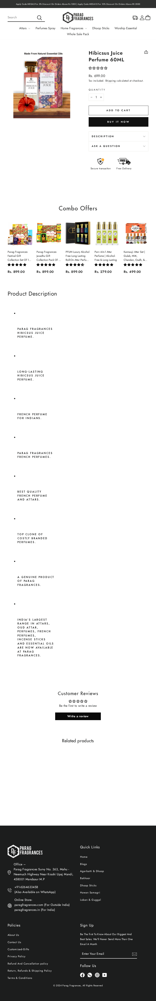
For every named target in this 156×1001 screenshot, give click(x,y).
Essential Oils (40, 643)
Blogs (83, 864)
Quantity (97, 90)
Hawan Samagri (90, 892)
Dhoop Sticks (100, 28)
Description (103, 136)
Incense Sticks (32, 639)
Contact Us (14, 942)
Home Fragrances (72, 28)
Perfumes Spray (45, 28)
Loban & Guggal (90, 900)
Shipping (110, 81)
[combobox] (26, 17)
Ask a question (106, 146)
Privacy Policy (16, 956)
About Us (13, 935)
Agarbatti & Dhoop (92, 871)
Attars (23, 28)
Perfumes (26, 631)
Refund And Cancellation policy (28, 963)
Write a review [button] (78, 716)
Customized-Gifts (18, 949)
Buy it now (118, 122)
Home (84, 857)
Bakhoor (85, 878)
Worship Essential (126, 28)
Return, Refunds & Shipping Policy (30, 971)
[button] (98, 68)
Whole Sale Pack (78, 34)
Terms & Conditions (20, 978)
